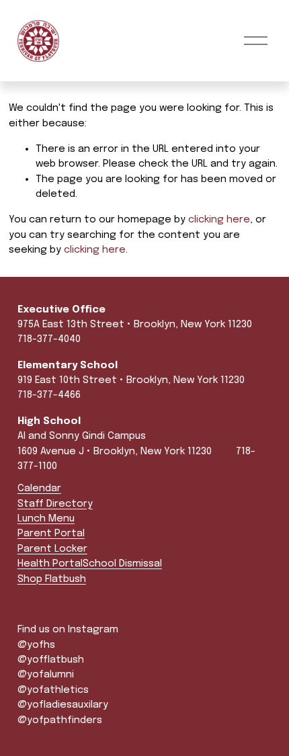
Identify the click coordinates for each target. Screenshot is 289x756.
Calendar (39, 488)
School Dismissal (122, 563)
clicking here (219, 219)
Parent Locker (52, 549)
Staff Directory (55, 504)
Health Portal (50, 563)
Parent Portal (51, 533)
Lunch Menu (46, 518)
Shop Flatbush (51, 579)
